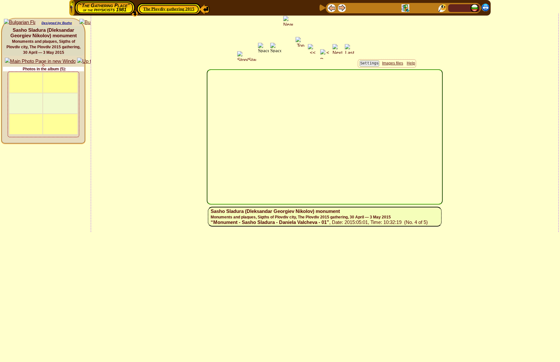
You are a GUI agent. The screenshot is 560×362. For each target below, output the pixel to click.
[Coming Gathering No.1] (363, 7)
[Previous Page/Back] (331, 7)
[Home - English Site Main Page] (464, 7)
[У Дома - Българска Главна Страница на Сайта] (474, 7)
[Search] (442, 7)
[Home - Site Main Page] (454, 7)
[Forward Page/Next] (342, 7)
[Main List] (352, 7)
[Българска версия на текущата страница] (19, 22)
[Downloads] (416, 7)
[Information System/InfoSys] (374, 7)
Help (411, 63)
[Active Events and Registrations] (395, 7)
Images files (392, 63)
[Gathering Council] (429, 7)
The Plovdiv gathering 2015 (168, 8)
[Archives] (405, 7)
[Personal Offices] (385, 7)
